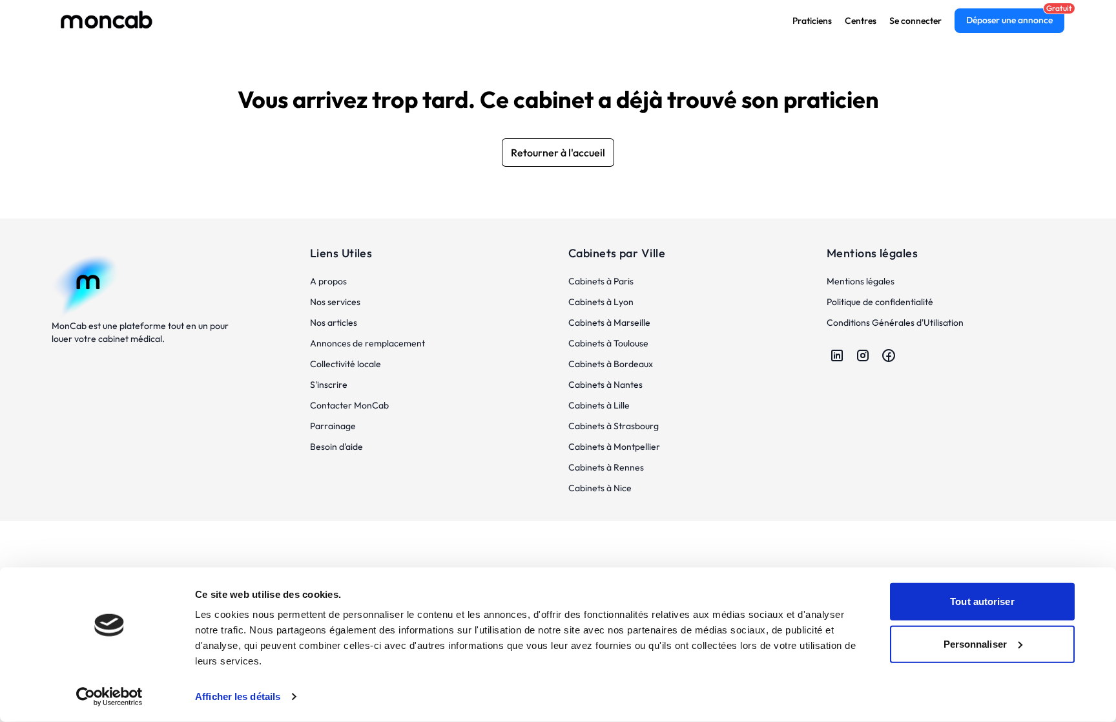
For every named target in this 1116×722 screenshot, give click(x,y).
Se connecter (915, 21)
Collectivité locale (345, 364)
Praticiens (812, 21)
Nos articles (333, 322)
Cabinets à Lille (599, 405)
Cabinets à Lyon (601, 302)
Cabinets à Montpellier (614, 446)
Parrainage (333, 426)
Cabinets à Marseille (609, 322)
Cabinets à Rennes (606, 467)
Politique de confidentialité (880, 302)
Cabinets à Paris (601, 281)
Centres (860, 21)
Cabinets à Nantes (605, 384)
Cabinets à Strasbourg (613, 426)
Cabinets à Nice (600, 488)
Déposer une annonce (1009, 20)
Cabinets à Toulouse (608, 343)
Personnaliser (975, 643)
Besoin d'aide (336, 446)
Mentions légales (860, 281)
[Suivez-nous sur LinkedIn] (837, 355)
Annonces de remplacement (367, 343)
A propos (328, 281)
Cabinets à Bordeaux (610, 364)
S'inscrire (328, 384)
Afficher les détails (237, 696)
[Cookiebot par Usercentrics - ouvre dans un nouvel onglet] (109, 696)
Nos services (335, 302)
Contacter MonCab (349, 405)
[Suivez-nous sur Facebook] (888, 355)
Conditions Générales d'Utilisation (895, 322)
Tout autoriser (982, 601)
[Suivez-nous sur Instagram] (862, 355)
